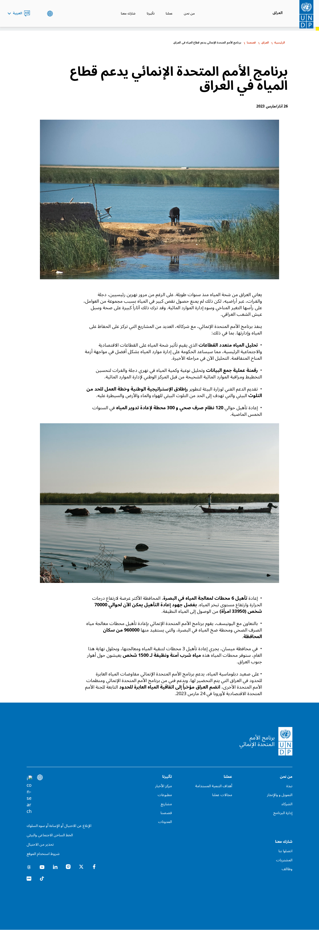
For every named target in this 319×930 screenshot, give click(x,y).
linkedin (55, 866)
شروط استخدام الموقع (43, 854)
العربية (17, 14)
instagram (68, 866)
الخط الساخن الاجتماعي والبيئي (50, 835)
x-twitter (81, 866)
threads (29, 866)
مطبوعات (165, 794)
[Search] (29, 795)
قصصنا (251, 43)
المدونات (165, 821)
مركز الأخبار (163, 786)
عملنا (169, 13)
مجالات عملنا (222, 794)
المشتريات (284, 860)
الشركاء (287, 804)
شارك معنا (128, 13)
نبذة (289, 786)
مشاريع (166, 804)
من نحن (189, 13)
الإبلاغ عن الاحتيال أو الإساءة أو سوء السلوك (59, 826)
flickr (29, 878)
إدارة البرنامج (282, 812)
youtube (42, 866)
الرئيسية (279, 43)
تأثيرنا (151, 13)
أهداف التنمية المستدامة (213, 786)
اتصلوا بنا (285, 851)
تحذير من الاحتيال (40, 844)
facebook (94, 866)
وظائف (287, 869)
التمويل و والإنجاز (279, 794)
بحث (38, 14)
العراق (278, 13)
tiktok (42, 878)
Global (50, 14)
